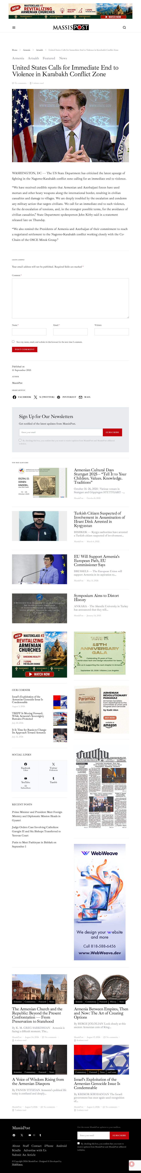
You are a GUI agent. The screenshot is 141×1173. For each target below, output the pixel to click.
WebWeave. (17, 1164)
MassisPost (17, 382)
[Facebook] (14, 1135)
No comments (20, 83)
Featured (49, 58)
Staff (26, 1146)
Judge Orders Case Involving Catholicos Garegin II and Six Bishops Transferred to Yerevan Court (36, 831)
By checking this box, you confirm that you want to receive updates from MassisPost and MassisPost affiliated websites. (67, 442)
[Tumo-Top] (70, 11)
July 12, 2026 (17, 737)
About (16, 1146)
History (113, 1001)
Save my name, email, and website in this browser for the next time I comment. (49, 342)
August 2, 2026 (18, 706)
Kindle (16, 1150)
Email (56, 325)
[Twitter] (21, 1135)
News (63, 58)
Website (98, 325)
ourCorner (112, 1072)
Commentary (30, 1001)
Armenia (26, 50)
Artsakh (39, 50)
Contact (36, 1146)
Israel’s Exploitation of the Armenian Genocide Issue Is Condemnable (27, 699)
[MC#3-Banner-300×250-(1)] (39, 654)
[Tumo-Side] (100, 653)
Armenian (17, 1001)
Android (61, 1146)
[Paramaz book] (101, 709)
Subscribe (112, 432)
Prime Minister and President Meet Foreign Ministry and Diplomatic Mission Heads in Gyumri (37, 816)
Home (14, 50)
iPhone (48, 1146)
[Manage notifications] (131, 1164)
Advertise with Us (35, 1150)
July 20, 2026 (17, 723)
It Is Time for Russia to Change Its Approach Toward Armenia (29, 731)
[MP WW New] (100, 902)
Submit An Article (24, 1155)
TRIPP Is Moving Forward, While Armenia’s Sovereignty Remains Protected (28, 716)
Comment (17, 275)
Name (15, 325)
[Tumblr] (40, 1135)
